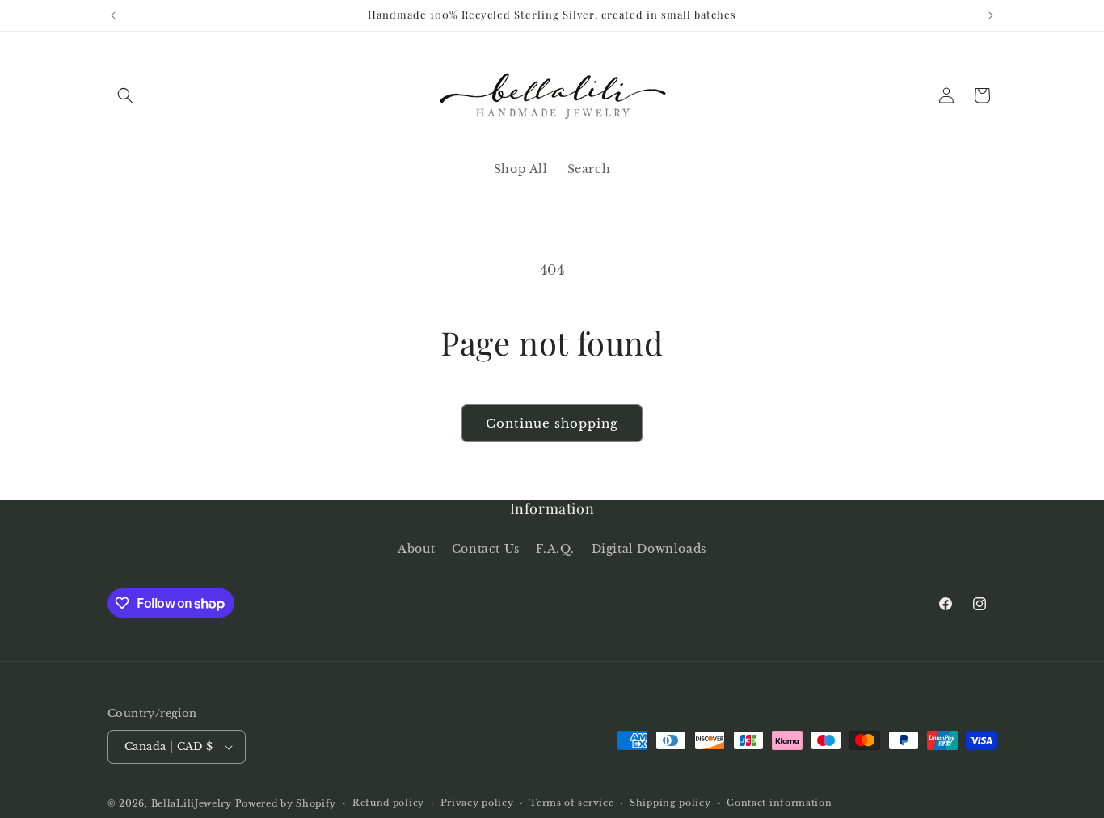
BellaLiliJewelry (191, 803)
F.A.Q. (555, 548)
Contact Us (486, 548)
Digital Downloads (649, 548)
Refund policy (388, 802)
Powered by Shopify (286, 803)
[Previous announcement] (113, 15)
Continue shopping (552, 423)
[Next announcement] (991, 15)
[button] (125, 95)
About (416, 548)
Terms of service (571, 802)
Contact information (779, 802)
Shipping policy (670, 802)
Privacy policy (477, 802)
